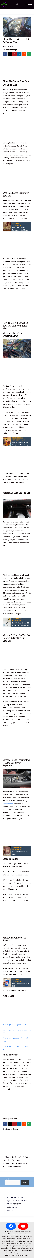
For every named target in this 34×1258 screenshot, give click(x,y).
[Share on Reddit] (24, 54)
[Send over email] (29, 54)
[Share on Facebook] (5, 54)
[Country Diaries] (4, 4)
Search (7, 1179)
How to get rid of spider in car (14, 1024)
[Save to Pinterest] (14, 54)
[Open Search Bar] (17, 4)
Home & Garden (11, 1129)
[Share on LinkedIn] (19, 54)
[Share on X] (10, 54)
